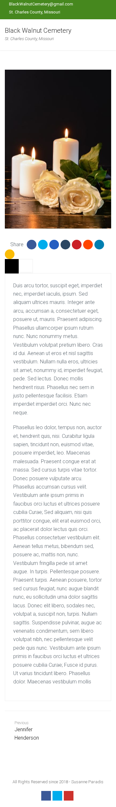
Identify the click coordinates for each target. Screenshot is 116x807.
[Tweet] (43, 244)
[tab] (12, 266)
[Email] (10, 254)
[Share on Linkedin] (88, 244)
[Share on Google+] (54, 244)
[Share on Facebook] (31, 244)
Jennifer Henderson (27, 731)
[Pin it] (77, 244)
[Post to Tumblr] (65, 244)
